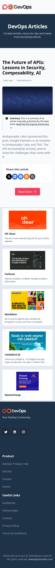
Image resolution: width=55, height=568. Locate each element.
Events (6, 486)
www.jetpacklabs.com (40, 559)
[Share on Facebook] (21, 177)
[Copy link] (32, 177)
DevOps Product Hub (15, 464)
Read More (25, 191)
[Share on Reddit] (26, 177)
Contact (7, 518)
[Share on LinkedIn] (15, 177)
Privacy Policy (10, 525)
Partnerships (10, 510)
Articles (7, 471)
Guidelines (9, 503)
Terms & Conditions (14, 533)
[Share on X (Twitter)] (9, 177)
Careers (7, 479)
